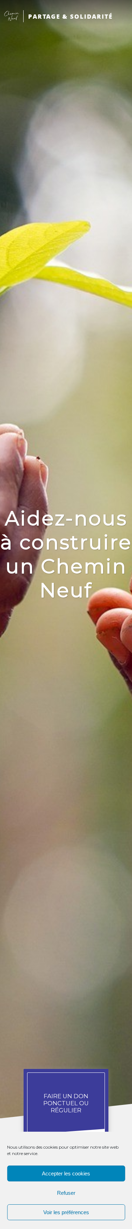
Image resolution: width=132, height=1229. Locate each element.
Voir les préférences (66, 1212)
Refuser (66, 1193)
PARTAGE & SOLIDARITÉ (70, 16)
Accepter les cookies (66, 1173)
